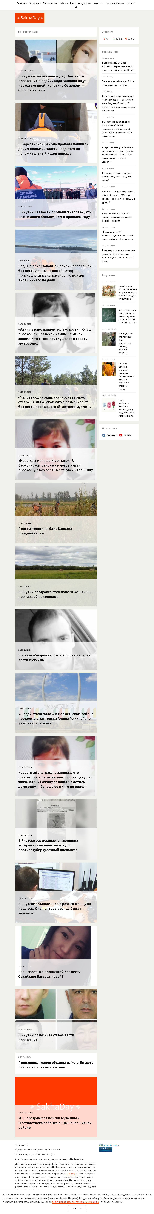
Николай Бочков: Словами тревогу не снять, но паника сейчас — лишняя (117, 217)
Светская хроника (114, 3)
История (131, 3)
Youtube (128, 435)
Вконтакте (112, 435)
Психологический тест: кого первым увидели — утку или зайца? (117, 177)
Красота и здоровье (80, 3)
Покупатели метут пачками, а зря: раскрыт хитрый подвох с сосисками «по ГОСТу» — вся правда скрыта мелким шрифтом (117, 154)
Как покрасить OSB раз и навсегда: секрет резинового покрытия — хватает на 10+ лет (118, 66)
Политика (22, 3)
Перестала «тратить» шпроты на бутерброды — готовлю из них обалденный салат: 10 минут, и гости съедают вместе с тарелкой (119, 103)
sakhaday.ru (72, 1173)
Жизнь (64, 3)
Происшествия (51, 3)
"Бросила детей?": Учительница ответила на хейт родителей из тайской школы (118, 235)
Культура (98, 3)
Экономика (35, 3)
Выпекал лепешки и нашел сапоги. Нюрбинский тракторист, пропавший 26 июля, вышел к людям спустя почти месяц (117, 129)
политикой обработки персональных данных (75, 1201)
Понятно (77, 1208)
